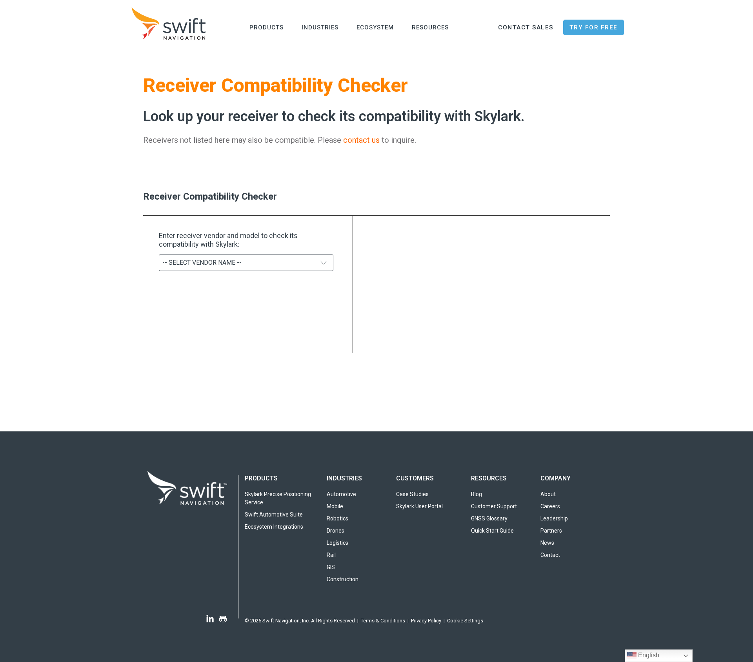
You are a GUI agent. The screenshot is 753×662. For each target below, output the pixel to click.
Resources (430, 27)
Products (266, 27)
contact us (361, 140)
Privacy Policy (426, 621)
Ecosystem (375, 27)
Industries (320, 27)
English (648, 655)
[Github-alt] (223, 619)
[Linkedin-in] (210, 619)
